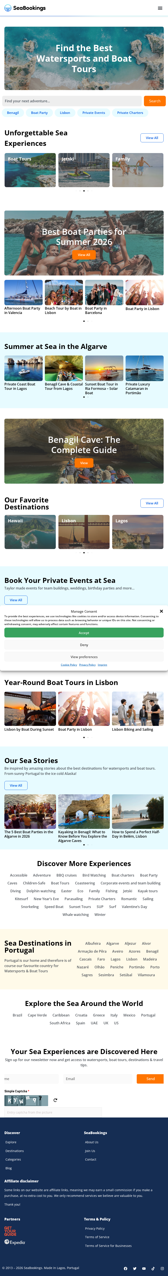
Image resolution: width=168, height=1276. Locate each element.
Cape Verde (37, 1015)
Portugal (148, 1015)
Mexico (129, 1015)
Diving (15, 891)
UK (105, 1023)
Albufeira (93, 943)
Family (123, 159)
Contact (90, 1159)
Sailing (148, 898)
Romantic (129, 898)
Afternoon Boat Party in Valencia (22, 310)
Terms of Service (97, 1237)
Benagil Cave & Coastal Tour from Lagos (64, 386)
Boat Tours (19, 159)
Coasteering (85, 883)
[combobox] (72, 101)
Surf (112, 906)
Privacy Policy (87, 665)
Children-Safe (34, 883)
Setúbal (126, 975)
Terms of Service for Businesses (108, 1246)
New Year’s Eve (46, 898)
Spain (80, 1023)
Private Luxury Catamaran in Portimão (138, 388)
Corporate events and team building (131, 883)
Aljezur (130, 943)
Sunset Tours (80, 906)
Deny (84, 644)
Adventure (42, 875)
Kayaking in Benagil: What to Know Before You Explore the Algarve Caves (82, 836)
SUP (100, 906)
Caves (12, 883)
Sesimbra (106, 975)
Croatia (81, 1015)
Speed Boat (53, 906)
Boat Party (149, 875)
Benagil (152, 951)
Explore (10, 1142)
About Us (91, 1142)
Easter (66, 891)
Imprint (102, 665)
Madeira (150, 959)
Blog (8, 1168)
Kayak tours (148, 891)
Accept (84, 632)
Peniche (116, 967)
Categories (13, 1159)
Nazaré (83, 967)
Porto (155, 967)
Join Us (90, 1151)
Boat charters (123, 875)
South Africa (60, 1023)
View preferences (84, 656)
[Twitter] (134, 1268)
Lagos (122, 521)
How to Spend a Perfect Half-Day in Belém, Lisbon (136, 834)
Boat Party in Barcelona (96, 310)
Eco (80, 891)
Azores (134, 951)
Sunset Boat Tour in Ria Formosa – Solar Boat (101, 388)
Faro (101, 959)
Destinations (14, 1151)
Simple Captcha (16, 1091)
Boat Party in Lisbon (142, 308)
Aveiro (117, 951)
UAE (94, 1023)
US (116, 1023)
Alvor (146, 943)
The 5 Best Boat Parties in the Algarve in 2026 (28, 834)
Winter (100, 914)
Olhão (99, 967)
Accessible (18, 875)
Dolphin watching (41, 891)
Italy (114, 1015)
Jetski (68, 159)
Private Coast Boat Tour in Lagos (19, 386)
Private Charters (102, 898)
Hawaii (15, 521)
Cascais (85, 959)
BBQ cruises (66, 875)
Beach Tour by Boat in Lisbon (63, 310)
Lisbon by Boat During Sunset (29, 729)
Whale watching (76, 914)
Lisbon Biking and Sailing (132, 729)
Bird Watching (94, 875)
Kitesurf (21, 898)
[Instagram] (162, 1268)
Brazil (17, 1015)
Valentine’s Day (134, 906)
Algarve (112, 943)
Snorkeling (30, 906)
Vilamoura (146, 975)
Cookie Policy (69, 665)
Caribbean (61, 1015)
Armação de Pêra (92, 951)
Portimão (137, 967)
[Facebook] (125, 1268)
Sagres (87, 975)
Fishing (111, 891)
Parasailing (74, 898)
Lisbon (69, 521)
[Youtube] (143, 1268)
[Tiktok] (153, 1268)
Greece (99, 1015)
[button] (161, 611)
